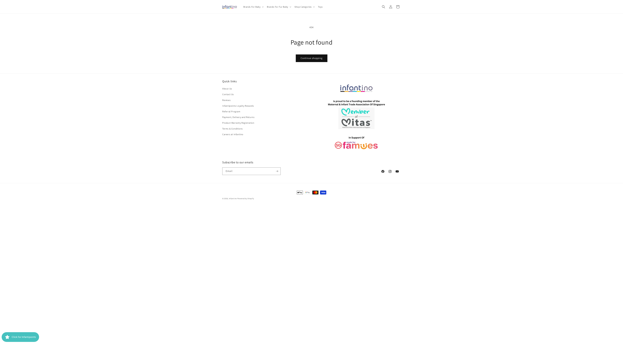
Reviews (226, 100)
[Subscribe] (277, 171)
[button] (253, 6)
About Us (227, 88)
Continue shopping (312, 58)
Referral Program (231, 111)
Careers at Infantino (232, 134)
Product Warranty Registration (238, 122)
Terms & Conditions (232, 128)
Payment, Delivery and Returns (238, 117)
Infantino (233, 198)
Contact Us (228, 94)
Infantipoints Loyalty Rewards (238, 105)
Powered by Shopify (245, 198)
